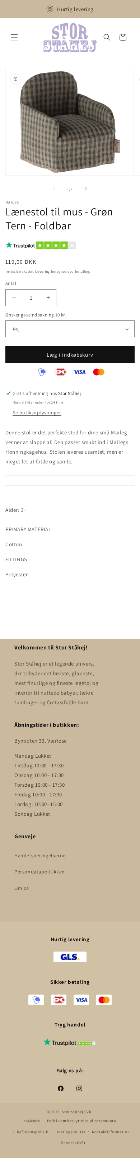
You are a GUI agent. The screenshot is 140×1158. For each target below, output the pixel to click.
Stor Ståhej (72, 1111)
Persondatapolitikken (39, 871)
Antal (10, 283)
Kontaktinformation (111, 1131)
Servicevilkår (73, 1142)
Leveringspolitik (70, 1131)
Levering (42, 271)
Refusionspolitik (32, 1131)
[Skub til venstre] (54, 189)
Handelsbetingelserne (40, 855)
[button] (14, 37)
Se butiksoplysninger (37, 412)
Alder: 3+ (15, 509)
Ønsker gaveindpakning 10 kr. (35, 315)
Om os (21, 888)
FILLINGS (16, 559)
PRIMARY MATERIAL (28, 529)
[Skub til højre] (86, 189)
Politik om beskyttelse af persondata (81, 1120)
